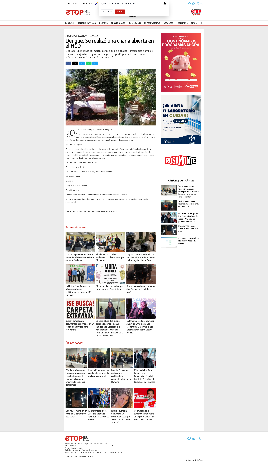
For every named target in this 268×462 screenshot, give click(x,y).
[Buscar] (202, 23)
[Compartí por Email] (82, 63)
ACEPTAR (120, 11)
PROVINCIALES (118, 23)
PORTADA (69, 23)
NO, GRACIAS (107, 11)
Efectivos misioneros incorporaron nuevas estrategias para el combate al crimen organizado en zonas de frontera (188, 191)
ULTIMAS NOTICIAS (86, 23)
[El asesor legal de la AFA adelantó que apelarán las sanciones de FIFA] (99, 398)
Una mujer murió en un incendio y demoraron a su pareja (188, 228)
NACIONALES (135, 23)
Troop (201, 460)
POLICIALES (182, 23)
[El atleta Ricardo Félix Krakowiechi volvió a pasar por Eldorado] (110, 242)
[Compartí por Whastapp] (88, 63)
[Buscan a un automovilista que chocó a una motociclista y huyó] (141, 274)
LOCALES (103, 23)
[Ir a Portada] (78, 12)
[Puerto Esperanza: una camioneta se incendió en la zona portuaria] (99, 358)
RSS (66, 456)
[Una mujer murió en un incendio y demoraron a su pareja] (76, 398)
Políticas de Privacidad (81, 456)
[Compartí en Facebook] (68, 63)
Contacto (92, 456)
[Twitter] (198, 3)
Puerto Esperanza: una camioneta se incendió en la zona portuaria (188, 204)
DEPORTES (168, 23)
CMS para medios (191, 460)
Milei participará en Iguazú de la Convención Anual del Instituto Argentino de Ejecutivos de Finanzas (188, 217)
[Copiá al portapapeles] (95, 63)
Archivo (70, 456)
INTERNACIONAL (152, 23)
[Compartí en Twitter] (75, 63)
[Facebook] (189, 3)
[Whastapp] (193, 3)
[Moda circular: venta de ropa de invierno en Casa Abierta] (110, 274)
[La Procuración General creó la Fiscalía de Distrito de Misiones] (169, 242)
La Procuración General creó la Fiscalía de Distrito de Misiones (188, 241)
